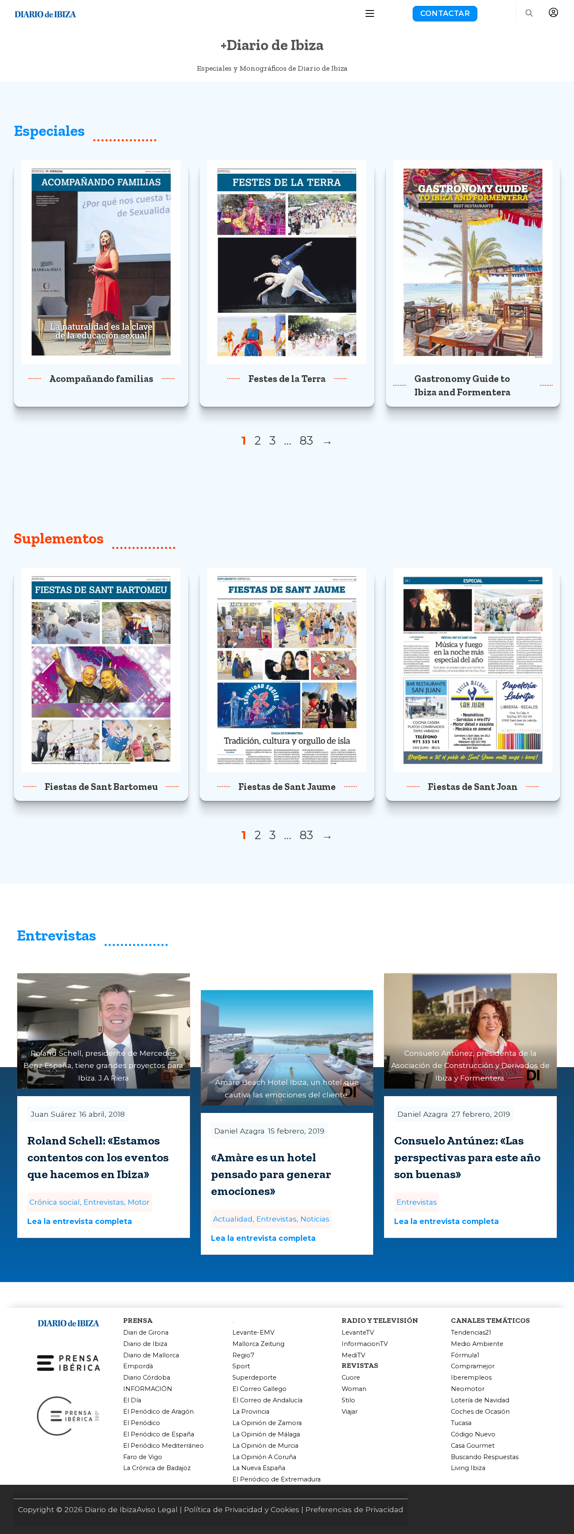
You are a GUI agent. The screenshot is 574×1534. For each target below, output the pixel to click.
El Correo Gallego (259, 1389)
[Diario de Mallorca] (68, 1321)
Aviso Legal (157, 1509)
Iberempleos (471, 1378)
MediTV (353, 1355)
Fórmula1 (465, 1355)
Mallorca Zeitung (258, 1344)
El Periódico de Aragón (158, 1412)
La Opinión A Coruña (264, 1457)
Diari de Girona (146, 1333)
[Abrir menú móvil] (370, 13)
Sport (241, 1366)
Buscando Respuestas (485, 1457)
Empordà (138, 1366)
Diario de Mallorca (151, 1355)
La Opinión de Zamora (267, 1423)
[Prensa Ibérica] (68, 1362)
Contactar (445, 13)
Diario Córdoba (146, 1378)
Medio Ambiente (477, 1344)
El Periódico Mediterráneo (163, 1446)
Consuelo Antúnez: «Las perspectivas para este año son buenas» (467, 1157)
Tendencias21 (471, 1333)
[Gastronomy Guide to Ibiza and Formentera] (473, 261)
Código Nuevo (473, 1434)
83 (306, 441)
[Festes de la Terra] (286, 261)
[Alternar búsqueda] (529, 13)
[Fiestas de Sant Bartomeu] (101, 669)
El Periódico (141, 1423)
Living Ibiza (468, 1468)
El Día (132, 1400)
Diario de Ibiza (145, 1344)
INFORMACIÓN (147, 1389)
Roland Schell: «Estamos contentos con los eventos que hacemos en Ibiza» (98, 1157)
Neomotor (467, 1389)
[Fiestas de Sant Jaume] (286, 669)
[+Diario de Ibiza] (45, 12)
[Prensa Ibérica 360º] (68, 1415)
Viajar (350, 1412)
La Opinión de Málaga (266, 1434)
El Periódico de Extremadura (276, 1479)
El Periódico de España (158, 1434)
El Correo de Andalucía (267, 1400)
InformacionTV (365, 1344)
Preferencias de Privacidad (354, 1509)
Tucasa (461, 1423)
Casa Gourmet (473, 1446)
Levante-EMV (253, 1333)
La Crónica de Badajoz (157, 1468)
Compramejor (473, 1366)
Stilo (348, 1400)
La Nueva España (258, 1468)
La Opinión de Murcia (265, 1446)
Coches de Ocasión (480, 1412)
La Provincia (250, 1412)
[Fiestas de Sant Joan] (473, 669)
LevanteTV (358, 1333)
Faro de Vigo (142, 1457)
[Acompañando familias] (101, 261)
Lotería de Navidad (480, 1400)
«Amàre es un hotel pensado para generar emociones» (271, 1174)
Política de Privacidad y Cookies (241, 1509)
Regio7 (243, 1355)
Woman (354, 1389)
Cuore (351, 1378)
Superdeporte (254, 1378)
